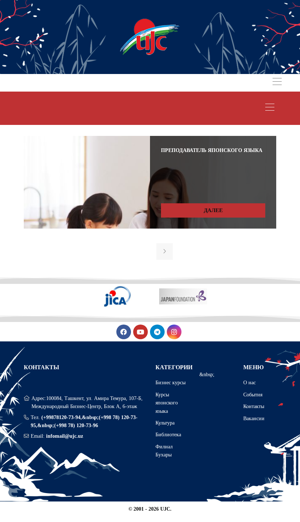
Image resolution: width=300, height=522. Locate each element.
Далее (213, 210)
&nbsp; (206, 374)
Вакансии (254, 418)
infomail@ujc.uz (64, 436)
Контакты (253, 406)
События (252, 394)
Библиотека (168, 434)
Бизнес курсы (170, 382)
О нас (249, 382)
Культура (165, 423)
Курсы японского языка (166, 403)
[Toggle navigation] (277, 82)
